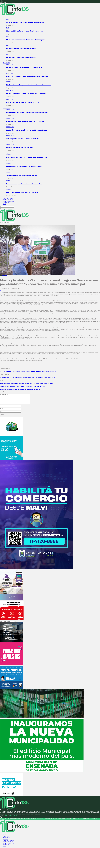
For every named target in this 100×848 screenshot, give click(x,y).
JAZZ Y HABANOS (8, 201)
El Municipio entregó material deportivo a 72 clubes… (25, 121)
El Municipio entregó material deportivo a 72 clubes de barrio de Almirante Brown (23, 386)
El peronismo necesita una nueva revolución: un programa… (28, 158)
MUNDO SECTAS (8, 199)
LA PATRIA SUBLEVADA (10, 198)
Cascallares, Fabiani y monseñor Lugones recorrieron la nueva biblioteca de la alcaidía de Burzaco (28, 371)
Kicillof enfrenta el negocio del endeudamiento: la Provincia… (28, 85)
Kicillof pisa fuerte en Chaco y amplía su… (21, 57)
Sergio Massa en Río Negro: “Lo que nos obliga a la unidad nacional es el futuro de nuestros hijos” (27, 377)
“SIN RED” (6, 202)
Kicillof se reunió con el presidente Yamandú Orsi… (24, 67)
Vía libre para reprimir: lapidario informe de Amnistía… (26, 22)
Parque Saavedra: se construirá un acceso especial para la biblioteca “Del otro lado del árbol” (26, 383)
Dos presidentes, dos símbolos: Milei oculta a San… (24, 166)
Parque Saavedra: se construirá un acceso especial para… (27, 112)
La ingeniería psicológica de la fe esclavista (22, 193)
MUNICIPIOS (6, 108)
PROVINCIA (6, 63)
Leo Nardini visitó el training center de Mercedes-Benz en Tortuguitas (20, 389)
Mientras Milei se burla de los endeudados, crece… (25, 31)
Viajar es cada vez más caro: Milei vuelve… (21, 48)
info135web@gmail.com (11, 815)
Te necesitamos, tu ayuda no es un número (21, 175)
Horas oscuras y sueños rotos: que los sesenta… (24, 184)
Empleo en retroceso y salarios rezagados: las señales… (27, 76)
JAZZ (4, 204)
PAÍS (4, 17)
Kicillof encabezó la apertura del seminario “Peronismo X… (27, 94)
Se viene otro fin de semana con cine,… (20, 147)
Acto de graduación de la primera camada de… (23, 139)
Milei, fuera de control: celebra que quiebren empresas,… (27, 40)
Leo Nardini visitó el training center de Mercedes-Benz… (26, 130)
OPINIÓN (5, 153)
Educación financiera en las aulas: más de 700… (23, 102)
